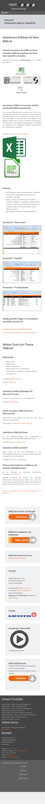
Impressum (23, 774)
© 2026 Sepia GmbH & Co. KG (14, 763)
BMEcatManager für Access (17, 398)
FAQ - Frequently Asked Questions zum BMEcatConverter (20, 333)
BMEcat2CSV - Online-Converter (22, 423)
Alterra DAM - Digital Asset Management (14, 706)
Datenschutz (23, 778)
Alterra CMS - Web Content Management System (17, 713)
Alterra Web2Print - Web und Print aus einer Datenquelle (19, 715)
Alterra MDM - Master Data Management (14, 717)
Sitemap (23, 770)
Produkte (9, 20)
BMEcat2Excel (13, 459)
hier (10, 62)
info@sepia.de (10, 755)
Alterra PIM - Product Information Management (16, 704)
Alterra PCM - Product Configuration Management (17, 708)
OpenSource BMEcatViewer (17, 442)
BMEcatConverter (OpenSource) (18, 134)
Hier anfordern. (14, 598)
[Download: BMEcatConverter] (22, 516)
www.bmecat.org (15, 474)
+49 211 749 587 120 (20, 751)
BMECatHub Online (16, 379)
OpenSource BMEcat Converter (19, 23)
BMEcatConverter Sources (17, 558)
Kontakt (23, 766)
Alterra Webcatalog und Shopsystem (13, 710)
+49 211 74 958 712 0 (24, 590)
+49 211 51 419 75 (25, 588)
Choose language (18, 9)
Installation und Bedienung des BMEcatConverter (17, 329)
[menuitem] (19, 9)
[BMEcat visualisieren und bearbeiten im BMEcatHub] (22, 540)
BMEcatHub (12, 382)
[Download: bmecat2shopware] (22, 678)
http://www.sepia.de (13, 757)
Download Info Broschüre (32, 484)
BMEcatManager (13, 402)
